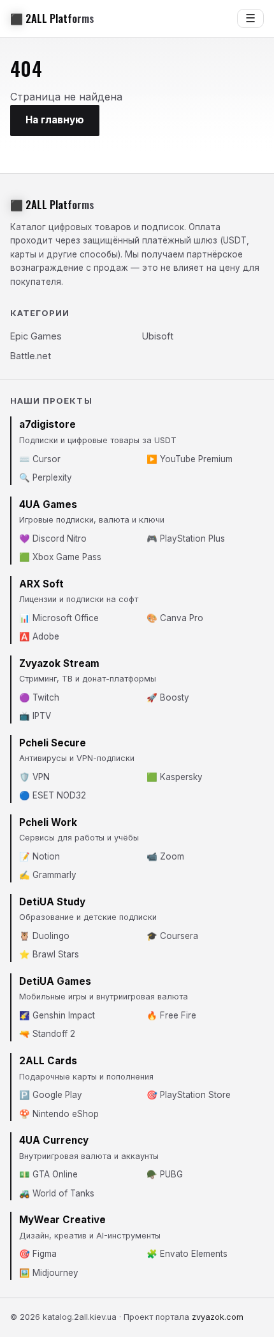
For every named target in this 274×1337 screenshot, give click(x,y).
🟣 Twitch (39, 697)
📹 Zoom (165, 856)
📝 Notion (39, 856)
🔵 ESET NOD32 (52, 795)
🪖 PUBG (165, 1174)
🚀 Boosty (168, 697)
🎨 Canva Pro (175, 618)
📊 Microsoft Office (59, 618)
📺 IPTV (35, 716)
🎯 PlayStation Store (189, 1095)
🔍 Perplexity (45, 477)
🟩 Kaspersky (175, 777)
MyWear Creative (62, 1220)
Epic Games (36, 336)
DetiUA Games (55, 981)
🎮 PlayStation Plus (186, 538)
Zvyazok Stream (59, 663)
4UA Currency (54, 1140)
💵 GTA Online (48, 1174)
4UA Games (48, 504)
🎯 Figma (38, 1254)
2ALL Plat (52, 18)
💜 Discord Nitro (53, 538)
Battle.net (30, 355)
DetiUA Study (52, 902)
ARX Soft (41, 584)
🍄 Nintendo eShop (59, 1114)
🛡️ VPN (34, 777)
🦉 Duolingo (44, 936)
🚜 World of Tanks (56, 1193)
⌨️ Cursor (40, 459)
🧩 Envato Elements (187, 1254)
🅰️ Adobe (39, 636)
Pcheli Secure (52, 743)
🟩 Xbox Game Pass (60, 557)
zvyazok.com (217, 1317)
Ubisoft (157, 336)
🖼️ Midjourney (48, 1273)
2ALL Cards (48, 1061)
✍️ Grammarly (47, 875)
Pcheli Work (48, 822)
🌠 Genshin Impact (57, 1015)
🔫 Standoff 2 (47, 1034)
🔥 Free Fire (171, 1015)
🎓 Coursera (172, 936)
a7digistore (47, 424)
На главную (54, 120)
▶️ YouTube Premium (190, 459)
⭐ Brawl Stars (49, 954)
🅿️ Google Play (50, 1095)
